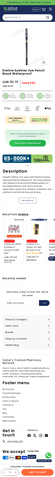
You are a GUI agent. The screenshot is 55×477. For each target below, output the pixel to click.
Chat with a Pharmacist (27, 143)
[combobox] (27, 17)
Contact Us (8, 405)
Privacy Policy (9, 397)
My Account (8, 389)
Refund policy (9, 421)
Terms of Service (10, 401)
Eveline (23, 214)
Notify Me (19, 219)
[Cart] (43, 9)
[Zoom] (44, 62)
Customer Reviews (11, 393)
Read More (27, 200)
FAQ (4, 409)
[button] (33, 253)
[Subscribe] (44, 303)
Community (8, 417)
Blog (4, 413)
